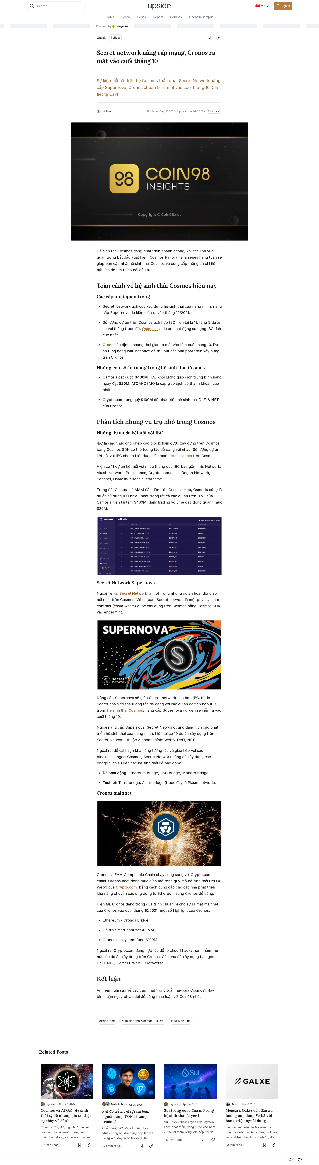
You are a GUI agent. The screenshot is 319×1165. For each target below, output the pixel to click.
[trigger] (56, 5)
